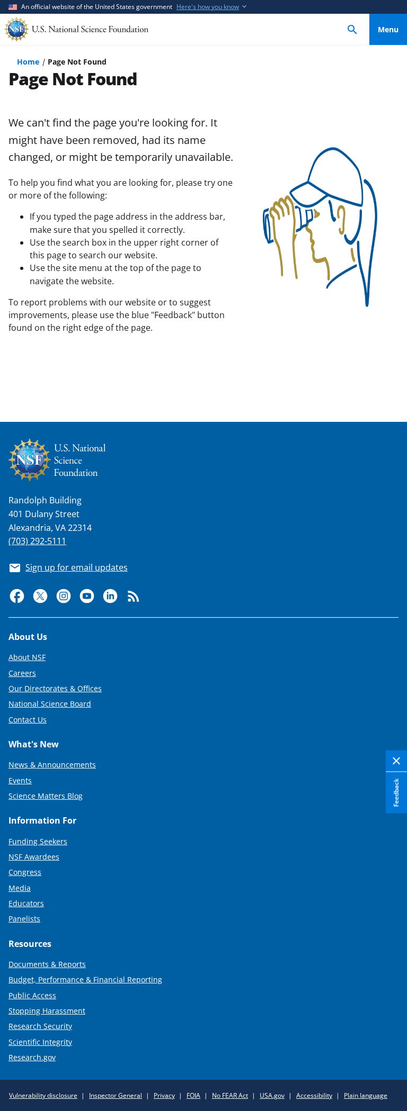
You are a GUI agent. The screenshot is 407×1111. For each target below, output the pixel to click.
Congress (24, 872)
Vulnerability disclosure (43, 1095)
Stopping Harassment (46, 1011)
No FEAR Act (230, 1095)
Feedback (396, 793)
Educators (26, 903)
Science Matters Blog (45, 796)
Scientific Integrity (40, 1042)
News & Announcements (52, 765)
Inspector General (115, 1095)
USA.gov (272, 1095)
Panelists (24, 919)
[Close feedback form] (396, 761)
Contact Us (27, 720)
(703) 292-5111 (37, 541)
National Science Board (49, 704)
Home (28, 62)
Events (20, 780)
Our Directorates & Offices (55, 688)
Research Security (40, 1026)
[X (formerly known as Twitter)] (40, 596)
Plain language (365, 1095)
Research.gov (32, 1057)
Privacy (164, 1095)
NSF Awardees (33, 857)
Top (388, 375)
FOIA (193, 1095)
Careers (22, 673)
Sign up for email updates (76, 567)
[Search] (352, 29)
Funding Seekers (37, 841)
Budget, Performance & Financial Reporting (85, 979)
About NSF (27, 657)
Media (19, 888)
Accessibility (314, 1095)
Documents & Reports (47, 964)
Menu (388, 29)
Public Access (32, 995)
